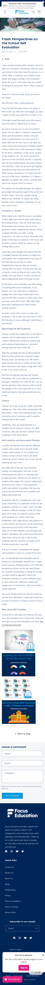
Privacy (8, 895)
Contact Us (9, 867)
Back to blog (24, 733)
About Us (8, 878)
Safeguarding (10, 890)
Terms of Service (11, 907)
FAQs (7, 884)
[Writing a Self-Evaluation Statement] (19, 651)
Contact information (32, 976)
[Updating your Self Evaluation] (18, 676)
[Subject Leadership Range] (17, 698)
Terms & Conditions (13, 901)
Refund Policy (10, 912)
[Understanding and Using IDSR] (19, 723)
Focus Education (21, 972)
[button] (5, 12)
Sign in (23, 968)
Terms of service (30, 979)
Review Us (9, 873)
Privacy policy (18, 976)
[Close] (43, 955)
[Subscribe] (36, 928)
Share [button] (7, 59)
